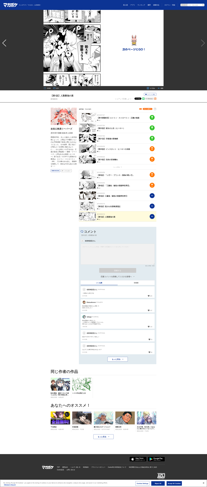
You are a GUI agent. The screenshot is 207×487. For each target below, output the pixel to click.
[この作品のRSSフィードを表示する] (155, 99)
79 (151, 339)
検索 (203, 5)
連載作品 (156, 5)
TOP (58, 467)
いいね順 (99, 283)
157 (151, 310)
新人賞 (125, 5)
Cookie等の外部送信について (117, 467)
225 (151, 296)
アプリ (132, 5)
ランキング (141, 5)
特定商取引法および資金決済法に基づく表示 (143, 467)
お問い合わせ (71, 470)
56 (151, 352)
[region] (103, 483)
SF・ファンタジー (66, 170)
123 (151, 326)
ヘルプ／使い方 (75, 467)
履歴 (149, 5)
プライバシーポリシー (98, 467)
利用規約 (86, 467)
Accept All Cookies (174, 483)
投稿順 (136, 283)
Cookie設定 (60, 470)
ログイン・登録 (170, 5)
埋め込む (150, 98)
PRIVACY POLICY (10, 485)
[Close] (203, 483)
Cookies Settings (142, 483)
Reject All (158, 483)
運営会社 (65, 467)
